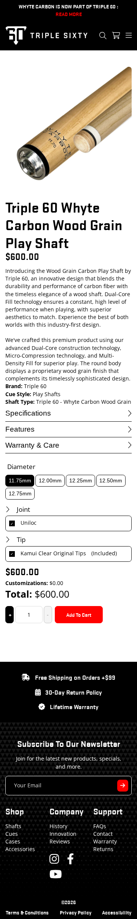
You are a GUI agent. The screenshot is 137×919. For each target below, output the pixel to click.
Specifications (28, 413)
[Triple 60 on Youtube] (55, 874)
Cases (12, 841)
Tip (21, 539)
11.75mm (20, 480)
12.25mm (80, 480)
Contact (103, 833)
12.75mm (20, 493)
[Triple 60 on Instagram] (54, 858)
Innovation (62, 833)
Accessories (20, 849)
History (58, 826)
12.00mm (50, 480)
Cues (11, 833)
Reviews (59, 841)
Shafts (13, 826)
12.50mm (110, 480)
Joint (23, 509)
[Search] (103, 35)
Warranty (105, 841)
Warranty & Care (32, 445)
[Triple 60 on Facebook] (70, 858)
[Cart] (116, 35)
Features (20, 429)
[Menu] (129, 35)
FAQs (99, 826)
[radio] (69, 523)
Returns (103, 849)
